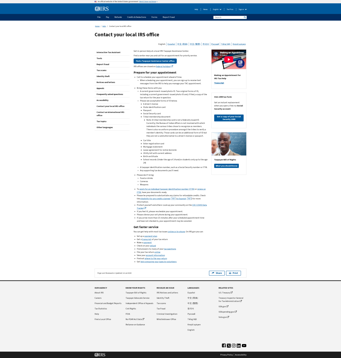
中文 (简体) (182, 44)
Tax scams (101, 70)
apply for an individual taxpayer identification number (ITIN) (167, 189)
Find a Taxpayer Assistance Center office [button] (155, 61)
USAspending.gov (226, 311)
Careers (98, 298)
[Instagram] (234, 345)
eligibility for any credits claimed (157, 198)
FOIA (128, 314)
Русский (215, 44)
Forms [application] (154, 17)
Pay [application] (107, 17)
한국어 (206, 44)
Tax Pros (230, 9)
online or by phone (176, 231)
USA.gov (222, 306)
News (205, 9)
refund (153, 245)
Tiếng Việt (225, 44)
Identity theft (103, 76)
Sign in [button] (241, 9)
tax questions (170, 248)
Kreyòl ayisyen (239, 44)
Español (171, 44)
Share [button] (219, 273)
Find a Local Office (103, 319)
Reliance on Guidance (135, 324)
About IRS (99, 292)
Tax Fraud (161, 308)
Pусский (191, 314)
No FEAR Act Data (134, 319)
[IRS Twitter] (229, 345)
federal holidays (163, 66)
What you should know (226, 165)
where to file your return (156, 258)
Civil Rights (131, 308)
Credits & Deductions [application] (136, 17)
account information (155, 255)
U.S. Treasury (224, 292)
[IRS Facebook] (224, 345)
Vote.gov (223, 317)
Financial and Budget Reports (108, 303)
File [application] (99, 17)
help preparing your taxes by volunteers (159, 261)
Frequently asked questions (110, 94)
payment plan (150, 236)
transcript (146, 239)
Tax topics (101, 121)
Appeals (100, 88)
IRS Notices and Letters (167, 292)
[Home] (102, 7)
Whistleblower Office (166, 319)
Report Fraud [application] (169, 17)
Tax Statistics (101, 308)
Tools (99, 58)
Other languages (105, 127)
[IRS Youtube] (244, 345)
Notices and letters (106, 82)
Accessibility (102, 100)
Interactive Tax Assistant (108, 52)
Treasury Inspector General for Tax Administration (231, 300)
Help (196, 9)
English (216, 9)
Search (244, 17)
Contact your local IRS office (110, 106)
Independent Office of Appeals (139, 303)
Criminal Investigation (167, 314)
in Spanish (184, 198)
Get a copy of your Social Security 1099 (229, 118)
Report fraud (103, 64)
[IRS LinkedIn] (239, 345)
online (157, 252)
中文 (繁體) (195, 44)
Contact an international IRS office (110, 114)
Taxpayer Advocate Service (137, 298)
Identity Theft (163, 298)
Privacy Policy (226, 354)
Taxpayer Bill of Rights (136, 292)
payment (147, 242)
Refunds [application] (118, 17)
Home (97, 26)
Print (235, 273)
